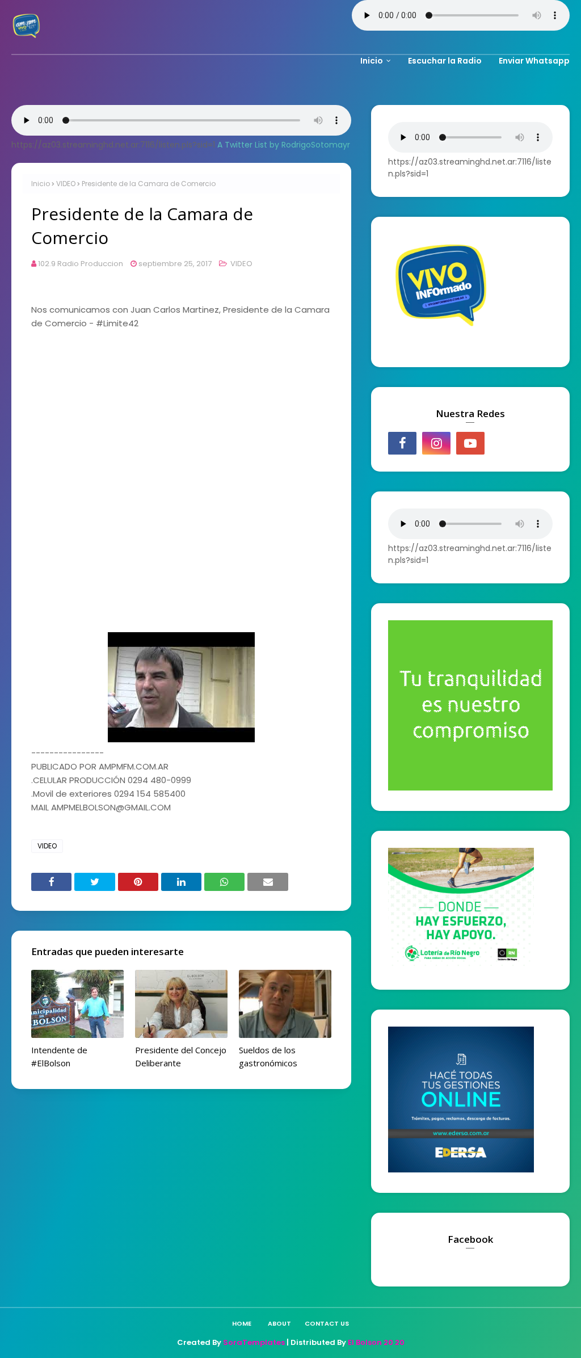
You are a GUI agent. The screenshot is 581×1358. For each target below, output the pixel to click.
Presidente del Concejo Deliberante (180, 1056)
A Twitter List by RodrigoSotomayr (283, 144)
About (279, 1323)
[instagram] (436, 443)
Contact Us (327, 1323)
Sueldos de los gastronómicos (268, 1056)
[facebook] (402, 443)
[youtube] (470, 443)
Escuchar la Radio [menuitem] (445, 60)
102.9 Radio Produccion (80, 263)
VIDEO (65, 183)
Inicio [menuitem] (371, 60)
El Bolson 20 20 (376, 1342)
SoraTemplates (254, 1342)
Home (241, 1323)
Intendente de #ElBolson (59, 1056)
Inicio (40, 183)
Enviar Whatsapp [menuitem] (534, 60)
